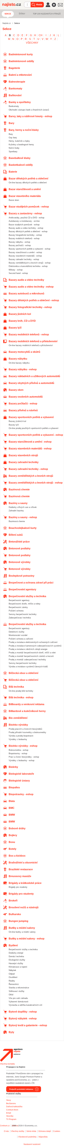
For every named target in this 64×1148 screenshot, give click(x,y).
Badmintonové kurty (21, 54)
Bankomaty (15, 88)
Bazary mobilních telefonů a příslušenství (33, 341)
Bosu (12, 842)
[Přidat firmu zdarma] (55, 4)
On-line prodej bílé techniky (21, 691)
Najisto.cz (13, 4)
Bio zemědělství (18, 718)
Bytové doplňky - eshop (23, 1011)
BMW (12, 814)
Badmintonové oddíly (21, 61)
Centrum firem (12, 1110)
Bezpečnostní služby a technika (27, 596)
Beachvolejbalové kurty (23, 528)
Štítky (22, 14)
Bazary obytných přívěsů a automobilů (31, 383)
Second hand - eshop (18, 273)
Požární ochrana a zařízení (21, 639)
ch (40, 35)
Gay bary (13, 137)
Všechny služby (18, 1131)
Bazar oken (14, 200)
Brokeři (13, 900)
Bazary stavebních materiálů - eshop (25, 256)
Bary (11, 123)
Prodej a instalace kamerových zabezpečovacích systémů (35, 646)
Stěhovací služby (16, 991)
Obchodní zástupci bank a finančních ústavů (29, 110)
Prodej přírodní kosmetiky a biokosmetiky (27, 732)
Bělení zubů (16, 534)
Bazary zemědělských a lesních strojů (31, 476)
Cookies (56, 1131)
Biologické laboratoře (21, 773)
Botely (12, 849)
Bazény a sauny (18, 503)
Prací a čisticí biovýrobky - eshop (24, 757)
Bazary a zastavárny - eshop (25, 213)
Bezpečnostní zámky (18, 607)
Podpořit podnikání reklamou (21, 1089)
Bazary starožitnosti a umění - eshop (25, 252)
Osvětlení (13, 977)
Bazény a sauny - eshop (23, 517)
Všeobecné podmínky (27, 1137)
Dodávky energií (16, 953)
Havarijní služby (16, 963)
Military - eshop (16, 270)
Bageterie (14, 68)
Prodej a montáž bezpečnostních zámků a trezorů (31, 656)
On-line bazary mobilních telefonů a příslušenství (31, 345)
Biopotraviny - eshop (18, 753)
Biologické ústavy (19, 780)
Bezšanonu (11, 1103)
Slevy (8, 1100)
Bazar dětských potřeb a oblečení (28, 178)
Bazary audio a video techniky (26, 280)
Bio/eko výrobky (18, 724)
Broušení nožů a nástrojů (24, 907)
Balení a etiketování (20, 75)
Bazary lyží (15, 327)
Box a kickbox (17, 855)
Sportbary (13, 151)
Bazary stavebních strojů (23, 455)
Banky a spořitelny (20, 102)
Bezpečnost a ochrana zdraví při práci (31, 582)
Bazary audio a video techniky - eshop (26, 228)
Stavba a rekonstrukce (19, 987)
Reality (12, 981)
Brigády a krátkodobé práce (25, 883)
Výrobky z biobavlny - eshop (21, 760)
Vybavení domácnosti (18, 1001)
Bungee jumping (18, 921)
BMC (11, 808)
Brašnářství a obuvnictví (23, 862)
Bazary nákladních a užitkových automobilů (34, 376)
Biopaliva (14, 787)
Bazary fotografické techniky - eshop (25, 235)
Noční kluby (14, 148)
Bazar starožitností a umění (25, 189)
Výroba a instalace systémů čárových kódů (28, 666)
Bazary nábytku (18, 358)
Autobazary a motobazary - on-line (24, 221)
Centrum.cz (5, 1126)
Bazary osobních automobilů (26, 396)
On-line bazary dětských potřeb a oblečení (28, 182)
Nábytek (12, 970)
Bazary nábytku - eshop (19, 242)
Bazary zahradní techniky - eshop (24, 259)
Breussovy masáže (20, 876)
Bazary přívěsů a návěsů (23, 410)
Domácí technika (16, 956)
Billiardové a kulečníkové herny (27, 711)
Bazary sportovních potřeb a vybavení (31, 417)
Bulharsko (15, 914)
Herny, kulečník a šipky (19, 141)
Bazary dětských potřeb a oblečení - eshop (28, 231)
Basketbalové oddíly (21, 165)
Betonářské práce (19, 541)
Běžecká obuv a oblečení (23, 673)
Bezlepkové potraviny (21, 575)
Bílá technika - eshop (21, 697)
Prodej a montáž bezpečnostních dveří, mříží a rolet (32, 652)
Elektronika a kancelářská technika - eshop (28, 266)
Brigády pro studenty (18, 887)
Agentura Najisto (11, 1055)
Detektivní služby (16, 632)
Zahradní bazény (16, 510)
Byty (11, 1032)
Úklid (11, 994)
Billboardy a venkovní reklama (26, 704)
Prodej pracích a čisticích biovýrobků (25, 729)
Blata (12, 801)
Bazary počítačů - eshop (20, 245)
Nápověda (43, 1137)
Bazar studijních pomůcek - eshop (29, 206)
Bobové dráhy (17, 828)
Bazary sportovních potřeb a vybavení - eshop (29, 249)
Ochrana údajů (44, 1131)
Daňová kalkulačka (14, 1106)
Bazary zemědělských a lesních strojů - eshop (29, 263)
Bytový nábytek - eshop (23, 1018)
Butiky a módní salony (22, 928)
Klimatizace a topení (18, 967)
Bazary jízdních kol (20, 314)
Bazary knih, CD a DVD (22, 321)
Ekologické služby (17, 960)
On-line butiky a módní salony (22, 932)
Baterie (13, 171)
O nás (6, 1131)
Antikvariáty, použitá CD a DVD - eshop (26, 217)
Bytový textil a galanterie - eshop (28, 1025)
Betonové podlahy (19, 548)
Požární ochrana (16, 611)
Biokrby (13, 767)
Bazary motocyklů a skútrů (24, 352)
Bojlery (13, 835)
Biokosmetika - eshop (18, 750)
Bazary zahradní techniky (24, 462)
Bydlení (13, 945)
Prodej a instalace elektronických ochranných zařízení (33, 642)
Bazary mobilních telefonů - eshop (24, 238)
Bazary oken (16, 390)
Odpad (12, 974)
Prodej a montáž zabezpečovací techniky (27, 659)
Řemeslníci (14, 984)
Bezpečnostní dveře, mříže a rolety (24, 604)
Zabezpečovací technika (20, 618)
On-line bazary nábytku (19, 363)
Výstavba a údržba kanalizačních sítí (25, 1005)
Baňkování (15, 95)
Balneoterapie (17, 81)
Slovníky (9, 1116)
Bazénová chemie (19, 489)
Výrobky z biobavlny (18, 739)
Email (8, 1113)
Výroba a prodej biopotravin (21, 736)
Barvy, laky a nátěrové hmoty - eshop (30, 116)
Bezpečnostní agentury (22, 589)
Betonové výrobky (19, 562)
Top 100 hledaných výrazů (47, 14)
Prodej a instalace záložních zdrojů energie (28, 649)
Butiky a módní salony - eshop (26, 938)
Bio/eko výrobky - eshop (23, 746)
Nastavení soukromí (32, 1144)
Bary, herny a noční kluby (24, 130)
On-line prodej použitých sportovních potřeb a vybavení (33, 428)
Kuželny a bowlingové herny (21, 144)
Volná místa (31, 1131)
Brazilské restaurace (21, 869)
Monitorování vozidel (18, 635)
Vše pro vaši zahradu (18, 998)
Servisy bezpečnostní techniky (23, 614)
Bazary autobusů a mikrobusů (26, 293)
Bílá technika (16, 686)
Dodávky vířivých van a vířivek (23, 507)
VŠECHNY (32, 42)
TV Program (11, 1119)
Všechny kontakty (7, 1064)
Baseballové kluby (19, 158)
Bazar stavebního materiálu (25, 196)
